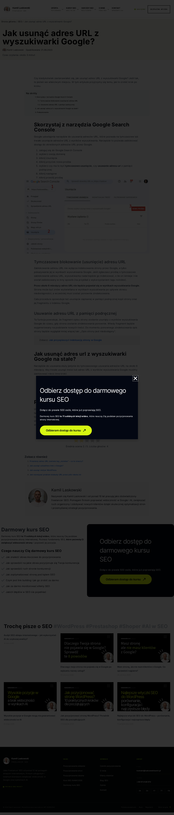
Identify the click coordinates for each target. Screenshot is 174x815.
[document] (87, 407)
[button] (135, 378)
